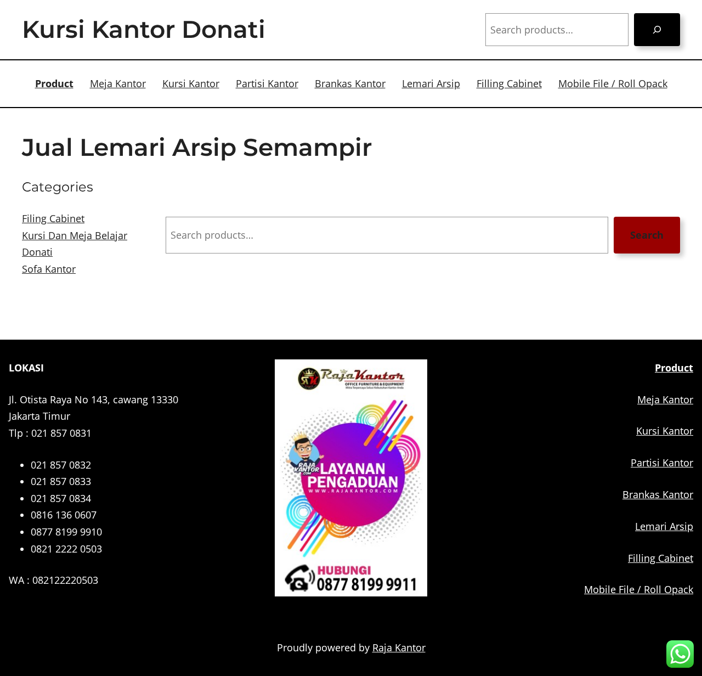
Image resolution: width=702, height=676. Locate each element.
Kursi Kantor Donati (143, 29)
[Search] (657, 29)
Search (647, 234)
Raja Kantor (399, 647)
